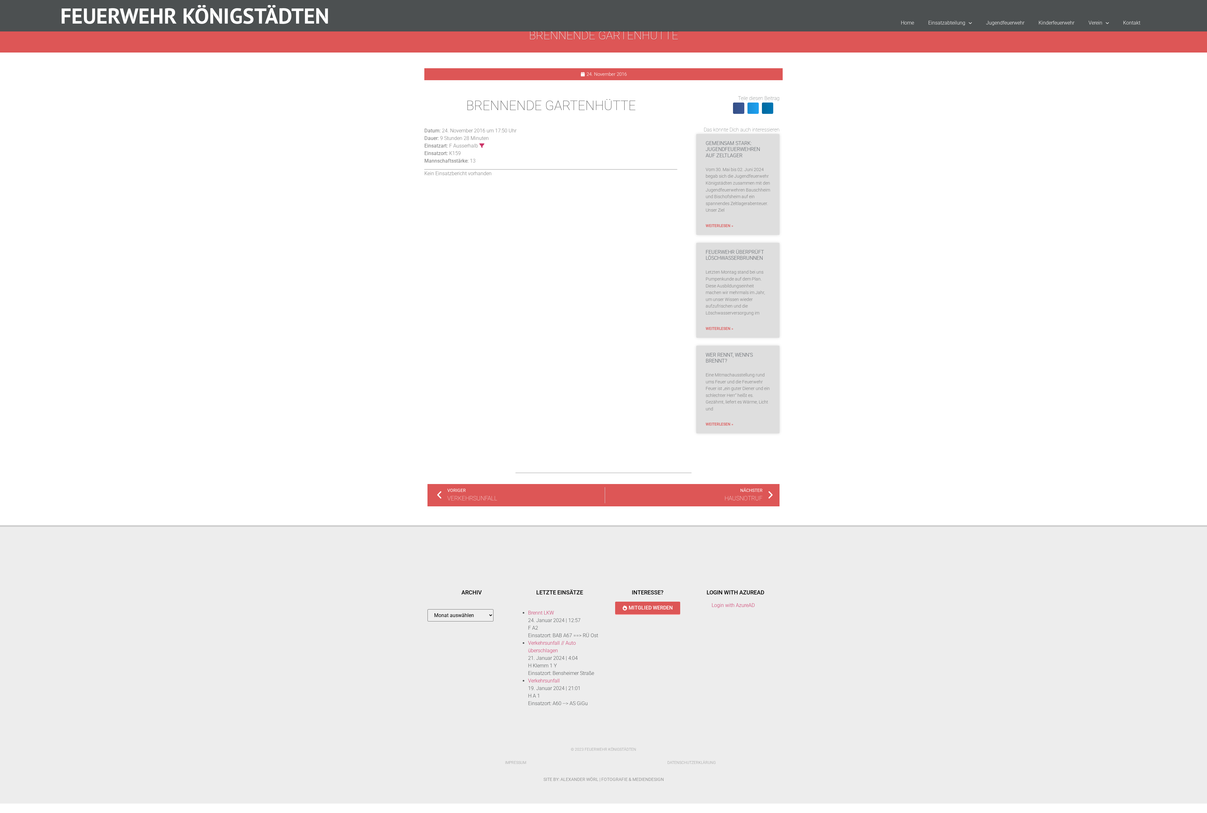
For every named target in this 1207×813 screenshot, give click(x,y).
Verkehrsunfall (544, 681)
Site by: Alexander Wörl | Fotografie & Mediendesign (603, 779)
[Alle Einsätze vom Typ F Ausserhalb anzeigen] (481, 145)
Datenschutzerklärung (691, 762)
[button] (738, 108)
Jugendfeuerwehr (1005, 23)
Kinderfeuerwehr (1056, 23)
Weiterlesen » (719, 226)
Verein (1095, 23)
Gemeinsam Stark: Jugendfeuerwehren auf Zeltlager (733, 149)
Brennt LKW (541, 613)
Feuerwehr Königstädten (194, 16)
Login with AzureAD (733, 605)
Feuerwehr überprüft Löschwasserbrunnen (735, 255)
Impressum (515, 762)
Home (907, 23)
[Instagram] (610, 738)
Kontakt (1131, 23)
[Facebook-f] (597, 738)
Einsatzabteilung (946, 23)
